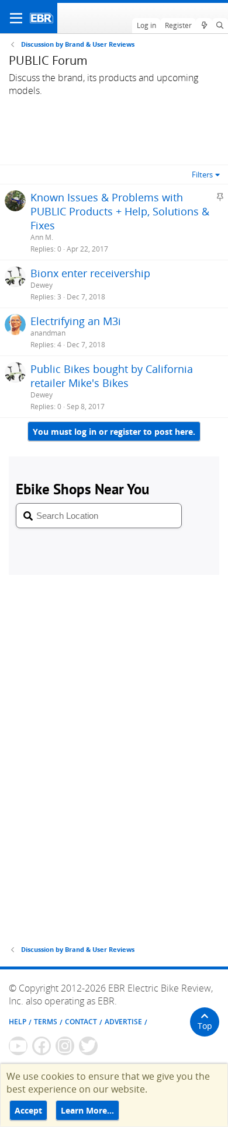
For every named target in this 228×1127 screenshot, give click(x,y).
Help (17, 1022)
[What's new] (204, 25)
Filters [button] (202, 174)
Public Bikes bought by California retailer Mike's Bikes (111, 376)
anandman (47, 333)
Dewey (41, 285)
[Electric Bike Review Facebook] (41, 1046)
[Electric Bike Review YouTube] (18, 1046)
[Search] (220, 25)
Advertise (123, 1022)
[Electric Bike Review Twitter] (88, 1046)
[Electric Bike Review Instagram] (65, 1046)
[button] (16, 18)
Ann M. (41, 237)
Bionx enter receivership (90, 273)
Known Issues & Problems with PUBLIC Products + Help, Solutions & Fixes (119, 211)
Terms (45, 1022)
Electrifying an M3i (75, 321)
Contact (81, 1022)
